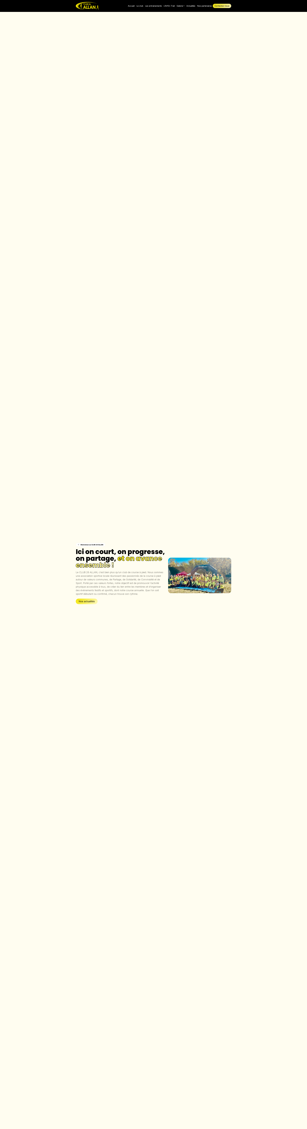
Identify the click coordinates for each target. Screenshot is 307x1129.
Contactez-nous (222, 6)
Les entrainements (153, 6)
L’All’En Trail (169, 6)
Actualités (190, 6)
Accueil (131, 6)
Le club (139, 6)
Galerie (180, 6)
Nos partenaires (204, 6)
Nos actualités (87, 601)
